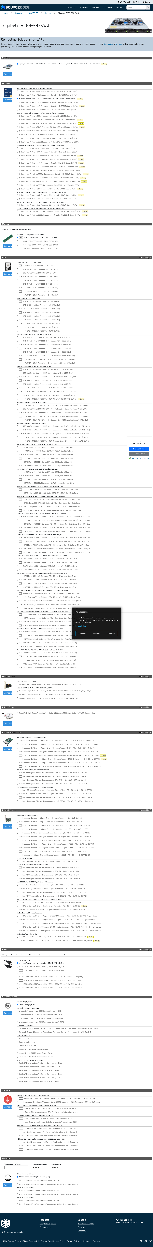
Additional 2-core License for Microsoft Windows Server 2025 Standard (50, 1128)
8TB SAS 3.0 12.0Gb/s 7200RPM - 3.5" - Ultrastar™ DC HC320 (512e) (48, 369)
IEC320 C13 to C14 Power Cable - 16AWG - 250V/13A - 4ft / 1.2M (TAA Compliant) (53, 984)
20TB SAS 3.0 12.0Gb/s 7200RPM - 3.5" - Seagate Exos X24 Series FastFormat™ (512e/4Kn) (56, 437)
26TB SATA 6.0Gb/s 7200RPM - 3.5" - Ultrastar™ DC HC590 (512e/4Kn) (49, 363)
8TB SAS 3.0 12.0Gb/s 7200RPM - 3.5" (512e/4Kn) (41, 301)
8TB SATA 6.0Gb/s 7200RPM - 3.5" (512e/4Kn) (40, 265)
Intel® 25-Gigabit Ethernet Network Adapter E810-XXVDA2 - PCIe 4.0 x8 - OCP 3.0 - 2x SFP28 (57, 790)
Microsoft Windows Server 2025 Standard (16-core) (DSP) (40, 1011)
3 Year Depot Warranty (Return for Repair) (34, 1177)
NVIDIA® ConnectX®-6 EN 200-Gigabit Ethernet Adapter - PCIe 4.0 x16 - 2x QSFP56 (53, 902)
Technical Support (86, 1223)
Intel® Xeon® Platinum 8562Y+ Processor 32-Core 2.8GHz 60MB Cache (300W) (51, 170)
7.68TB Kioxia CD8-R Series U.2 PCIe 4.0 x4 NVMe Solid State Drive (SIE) (50, 643)
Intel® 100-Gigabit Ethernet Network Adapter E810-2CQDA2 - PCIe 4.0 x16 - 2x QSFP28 (55, 896)
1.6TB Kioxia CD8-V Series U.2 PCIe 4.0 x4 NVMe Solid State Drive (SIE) (49, 656)
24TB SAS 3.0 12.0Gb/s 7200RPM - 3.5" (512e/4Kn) (41, 331)
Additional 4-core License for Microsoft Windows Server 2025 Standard (50, 1132)
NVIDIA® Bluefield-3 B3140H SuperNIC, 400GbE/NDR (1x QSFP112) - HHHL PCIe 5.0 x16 (54, 937)
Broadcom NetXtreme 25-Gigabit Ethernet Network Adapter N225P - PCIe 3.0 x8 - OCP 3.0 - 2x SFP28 (60, 752)
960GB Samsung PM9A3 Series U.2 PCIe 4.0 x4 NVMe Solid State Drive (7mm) (52, 593)
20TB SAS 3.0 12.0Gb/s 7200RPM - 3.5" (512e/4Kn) (41, 323)
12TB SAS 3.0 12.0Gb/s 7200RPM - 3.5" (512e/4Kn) (41, 309)
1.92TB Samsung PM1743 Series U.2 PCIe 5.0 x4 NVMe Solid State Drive (49, 614)
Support (119, 7)
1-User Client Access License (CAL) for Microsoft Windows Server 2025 (50, 1118)
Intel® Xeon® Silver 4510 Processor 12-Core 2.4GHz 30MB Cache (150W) (48, 120)
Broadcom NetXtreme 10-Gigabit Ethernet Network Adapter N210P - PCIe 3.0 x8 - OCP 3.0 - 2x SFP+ (59, 748)
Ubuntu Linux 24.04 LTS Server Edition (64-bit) (36, 1057)
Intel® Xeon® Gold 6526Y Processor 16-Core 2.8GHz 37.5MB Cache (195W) (49, 152)
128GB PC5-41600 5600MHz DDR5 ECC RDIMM (40, 249)
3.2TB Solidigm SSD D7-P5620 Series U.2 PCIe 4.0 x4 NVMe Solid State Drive (51, 503)
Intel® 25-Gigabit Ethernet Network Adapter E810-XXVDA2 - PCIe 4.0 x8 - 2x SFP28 (53, 885)
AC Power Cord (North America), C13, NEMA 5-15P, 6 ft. (44, 967)
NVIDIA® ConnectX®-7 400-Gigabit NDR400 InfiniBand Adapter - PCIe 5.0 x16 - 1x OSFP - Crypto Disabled (62, 927)
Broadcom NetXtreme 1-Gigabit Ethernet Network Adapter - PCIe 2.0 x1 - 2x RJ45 (52, 818)
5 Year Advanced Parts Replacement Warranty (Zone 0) (39, 1200)
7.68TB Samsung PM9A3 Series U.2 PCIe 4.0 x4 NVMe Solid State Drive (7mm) (52, 604)
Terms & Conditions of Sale (52, 1241)
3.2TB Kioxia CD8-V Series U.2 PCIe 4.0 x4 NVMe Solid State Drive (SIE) (49, 660)
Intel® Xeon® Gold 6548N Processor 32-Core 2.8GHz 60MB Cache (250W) (49, 199)
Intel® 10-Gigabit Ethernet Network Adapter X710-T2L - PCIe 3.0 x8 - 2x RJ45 (51, 867)
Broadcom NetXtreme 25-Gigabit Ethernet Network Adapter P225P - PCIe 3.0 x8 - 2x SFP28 (56, 833)
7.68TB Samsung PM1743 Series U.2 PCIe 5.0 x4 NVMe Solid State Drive (49, 622)
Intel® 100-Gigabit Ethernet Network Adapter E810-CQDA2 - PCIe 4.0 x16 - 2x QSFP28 (54, 892)
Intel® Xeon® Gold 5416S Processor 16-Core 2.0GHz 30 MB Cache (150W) (48, 110)
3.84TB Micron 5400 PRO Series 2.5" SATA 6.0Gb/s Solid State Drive (48, 462)
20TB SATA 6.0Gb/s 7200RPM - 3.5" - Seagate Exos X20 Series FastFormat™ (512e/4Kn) (55, 405)
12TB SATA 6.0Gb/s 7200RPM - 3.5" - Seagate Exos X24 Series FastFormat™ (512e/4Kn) (55, 409)
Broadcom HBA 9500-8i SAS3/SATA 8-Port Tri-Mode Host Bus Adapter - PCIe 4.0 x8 (50, 684)
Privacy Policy (73, 1241)
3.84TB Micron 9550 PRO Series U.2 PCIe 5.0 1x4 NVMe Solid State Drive (50, 559)
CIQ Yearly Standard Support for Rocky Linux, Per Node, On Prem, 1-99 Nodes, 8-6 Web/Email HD (55, 1032)
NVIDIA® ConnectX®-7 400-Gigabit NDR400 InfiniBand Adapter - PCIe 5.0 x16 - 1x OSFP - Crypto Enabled (62, 931)
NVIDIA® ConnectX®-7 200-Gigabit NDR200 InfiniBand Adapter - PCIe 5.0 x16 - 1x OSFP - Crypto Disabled (62, 923)
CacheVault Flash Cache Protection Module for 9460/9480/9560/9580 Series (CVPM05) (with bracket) (57, 713)
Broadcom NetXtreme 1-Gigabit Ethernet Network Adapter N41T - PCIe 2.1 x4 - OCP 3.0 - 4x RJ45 (58, 740)
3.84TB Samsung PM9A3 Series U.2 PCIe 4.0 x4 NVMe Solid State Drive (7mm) (52, 601)
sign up (119, 44)
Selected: (5, 229)
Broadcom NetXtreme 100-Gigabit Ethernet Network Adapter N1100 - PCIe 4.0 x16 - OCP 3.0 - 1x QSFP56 (61, 759)
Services (95, 7)
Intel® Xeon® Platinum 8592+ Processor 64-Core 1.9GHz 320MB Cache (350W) (50, 185)
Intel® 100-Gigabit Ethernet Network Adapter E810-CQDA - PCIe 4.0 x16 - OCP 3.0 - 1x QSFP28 (57, 797)
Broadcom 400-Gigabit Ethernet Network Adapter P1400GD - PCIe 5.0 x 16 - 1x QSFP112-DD (56, 855)
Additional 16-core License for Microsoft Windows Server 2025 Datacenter (51, 1149)
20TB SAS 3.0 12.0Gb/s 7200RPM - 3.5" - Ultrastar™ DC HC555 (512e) (48, 388)
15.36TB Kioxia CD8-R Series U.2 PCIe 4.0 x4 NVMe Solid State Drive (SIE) (50, 646)
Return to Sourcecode (13, 1232)
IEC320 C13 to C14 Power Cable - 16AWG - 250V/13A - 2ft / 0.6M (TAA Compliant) (53, 977)
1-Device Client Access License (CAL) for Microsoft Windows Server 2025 (51, 1108)
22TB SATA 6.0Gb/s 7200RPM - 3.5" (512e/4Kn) (40, 291)
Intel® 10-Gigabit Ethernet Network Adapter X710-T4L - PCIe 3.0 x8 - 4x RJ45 (51, 871)
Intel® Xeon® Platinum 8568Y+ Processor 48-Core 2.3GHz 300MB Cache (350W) (51, 174)
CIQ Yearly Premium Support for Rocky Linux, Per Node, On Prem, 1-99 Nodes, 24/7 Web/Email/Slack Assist (58, 1028)
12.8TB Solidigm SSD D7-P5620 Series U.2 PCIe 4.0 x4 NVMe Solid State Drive (52, 510)
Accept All (82, 633)
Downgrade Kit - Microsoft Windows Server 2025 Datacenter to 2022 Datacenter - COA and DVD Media (62, 1102)
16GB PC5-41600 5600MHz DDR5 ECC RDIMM (40, 237)
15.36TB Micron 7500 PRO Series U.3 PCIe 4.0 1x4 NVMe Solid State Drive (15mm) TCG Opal (57, 531)
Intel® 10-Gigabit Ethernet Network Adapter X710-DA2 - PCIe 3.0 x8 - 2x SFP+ (51, 875)
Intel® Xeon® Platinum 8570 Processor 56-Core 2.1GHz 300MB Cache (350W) (50, 178)
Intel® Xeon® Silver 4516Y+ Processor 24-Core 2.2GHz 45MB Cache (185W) (49, 127)
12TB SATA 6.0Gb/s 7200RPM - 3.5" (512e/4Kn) (40, 273)
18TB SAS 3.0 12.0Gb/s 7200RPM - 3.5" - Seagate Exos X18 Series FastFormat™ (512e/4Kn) (56, 433)
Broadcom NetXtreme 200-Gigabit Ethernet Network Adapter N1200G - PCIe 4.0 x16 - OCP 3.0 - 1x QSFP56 (62, 766)
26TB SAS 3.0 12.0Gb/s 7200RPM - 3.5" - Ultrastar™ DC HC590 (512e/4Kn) (50, 399)
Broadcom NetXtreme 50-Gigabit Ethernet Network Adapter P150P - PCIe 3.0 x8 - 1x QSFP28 (57, 840)
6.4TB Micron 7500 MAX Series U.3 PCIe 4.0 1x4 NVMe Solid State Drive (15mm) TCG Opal (56, 549)
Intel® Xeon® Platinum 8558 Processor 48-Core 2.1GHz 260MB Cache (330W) (50, 142)
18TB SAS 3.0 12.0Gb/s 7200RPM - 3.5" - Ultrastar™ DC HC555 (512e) (48, 384)
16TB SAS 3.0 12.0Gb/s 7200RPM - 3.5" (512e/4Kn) (41, 316)
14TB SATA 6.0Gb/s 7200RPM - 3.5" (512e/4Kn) (40, 277)
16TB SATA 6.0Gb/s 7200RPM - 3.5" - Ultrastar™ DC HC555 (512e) (47, 348)
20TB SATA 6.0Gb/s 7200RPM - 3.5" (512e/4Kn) (40, 288)
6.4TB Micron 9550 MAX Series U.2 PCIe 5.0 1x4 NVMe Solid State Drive (49, 580)
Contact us (108, 44)
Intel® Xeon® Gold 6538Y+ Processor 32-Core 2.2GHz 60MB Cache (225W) (49, 138)
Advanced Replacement (40, 1164)
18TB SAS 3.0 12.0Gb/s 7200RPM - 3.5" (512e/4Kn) (41, 320)
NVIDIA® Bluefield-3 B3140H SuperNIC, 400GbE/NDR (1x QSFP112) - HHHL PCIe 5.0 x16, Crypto (57, 940)
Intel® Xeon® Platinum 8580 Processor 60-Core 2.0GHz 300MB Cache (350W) (50, 181)
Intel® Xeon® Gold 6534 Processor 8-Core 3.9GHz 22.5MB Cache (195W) (48, 156)
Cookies (86, 1241)
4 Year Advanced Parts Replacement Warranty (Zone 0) (39, 1190)
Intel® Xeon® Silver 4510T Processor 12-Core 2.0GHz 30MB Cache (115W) (48, 189)
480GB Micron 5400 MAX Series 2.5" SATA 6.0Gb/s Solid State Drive (48, 472)
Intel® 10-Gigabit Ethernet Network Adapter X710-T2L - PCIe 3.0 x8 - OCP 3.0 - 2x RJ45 (55, 773)
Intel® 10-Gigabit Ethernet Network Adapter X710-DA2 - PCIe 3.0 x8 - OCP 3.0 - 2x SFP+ (55, 780)
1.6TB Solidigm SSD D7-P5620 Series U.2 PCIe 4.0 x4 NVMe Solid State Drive (51, 499)
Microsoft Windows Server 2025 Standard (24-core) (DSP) (40, 1015)
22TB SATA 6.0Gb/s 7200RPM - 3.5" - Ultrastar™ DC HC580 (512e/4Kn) (49, 356)
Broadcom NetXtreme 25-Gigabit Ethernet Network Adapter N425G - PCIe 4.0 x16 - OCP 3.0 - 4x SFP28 (61, 755)
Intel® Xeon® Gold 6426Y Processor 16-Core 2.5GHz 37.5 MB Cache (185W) (49, 106)
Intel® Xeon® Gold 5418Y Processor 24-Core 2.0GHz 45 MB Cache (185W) (49, 95)
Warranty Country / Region (12, 1164)
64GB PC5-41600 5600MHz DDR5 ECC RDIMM (40, 245)
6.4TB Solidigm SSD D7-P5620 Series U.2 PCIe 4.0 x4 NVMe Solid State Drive (51, 507)
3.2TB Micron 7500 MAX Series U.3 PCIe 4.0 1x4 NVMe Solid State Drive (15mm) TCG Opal (56, 545)
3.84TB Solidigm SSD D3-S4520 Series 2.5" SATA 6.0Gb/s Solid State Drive (50, 493)
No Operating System (27, 1005)
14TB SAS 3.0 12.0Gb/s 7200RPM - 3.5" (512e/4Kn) (41, 312)
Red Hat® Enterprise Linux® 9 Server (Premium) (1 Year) (39, 1081)
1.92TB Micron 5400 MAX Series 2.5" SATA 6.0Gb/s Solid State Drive (48, 479)
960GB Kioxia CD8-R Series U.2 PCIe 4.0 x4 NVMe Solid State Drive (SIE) (50, 632)
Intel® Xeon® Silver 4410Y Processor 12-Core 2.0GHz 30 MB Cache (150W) (49, 91)
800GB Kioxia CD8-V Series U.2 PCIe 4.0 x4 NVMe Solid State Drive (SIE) (50, 653)
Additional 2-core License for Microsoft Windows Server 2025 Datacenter (51, 1142)
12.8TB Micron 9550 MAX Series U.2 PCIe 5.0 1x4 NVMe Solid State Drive (50, 583)
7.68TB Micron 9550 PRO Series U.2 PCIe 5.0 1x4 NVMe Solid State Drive (50, 562)
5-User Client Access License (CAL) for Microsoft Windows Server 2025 (50, 1122)
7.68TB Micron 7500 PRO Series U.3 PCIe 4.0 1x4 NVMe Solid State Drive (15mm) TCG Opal (56, 528)
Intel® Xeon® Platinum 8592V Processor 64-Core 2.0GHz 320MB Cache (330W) (51, 215)
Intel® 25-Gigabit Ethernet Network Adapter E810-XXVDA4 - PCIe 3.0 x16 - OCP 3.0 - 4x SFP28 (58, 794)
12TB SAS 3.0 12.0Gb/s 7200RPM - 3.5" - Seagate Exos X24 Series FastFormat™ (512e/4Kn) (56, 426)
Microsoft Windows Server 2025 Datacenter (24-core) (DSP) (41, 1022)
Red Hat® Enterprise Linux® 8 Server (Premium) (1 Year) (39, 1070)
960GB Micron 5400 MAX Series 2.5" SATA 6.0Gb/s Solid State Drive (48, 476)
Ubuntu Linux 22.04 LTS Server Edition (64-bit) (36, 1053)
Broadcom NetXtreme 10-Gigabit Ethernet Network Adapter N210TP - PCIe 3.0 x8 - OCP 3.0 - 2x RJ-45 (60, 744)
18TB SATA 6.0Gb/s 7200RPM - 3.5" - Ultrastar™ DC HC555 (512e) (47, 352)
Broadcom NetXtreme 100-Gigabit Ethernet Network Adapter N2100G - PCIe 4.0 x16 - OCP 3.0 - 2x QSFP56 (62, 763)
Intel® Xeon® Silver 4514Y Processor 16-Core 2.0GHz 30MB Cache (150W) (49, 123)
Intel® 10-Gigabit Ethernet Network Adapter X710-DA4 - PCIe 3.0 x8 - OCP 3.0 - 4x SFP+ (55, 784)
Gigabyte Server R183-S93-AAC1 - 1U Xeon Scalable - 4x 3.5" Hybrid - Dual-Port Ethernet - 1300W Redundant (59, 64)
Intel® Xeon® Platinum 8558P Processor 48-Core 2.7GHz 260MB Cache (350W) (51, 211)
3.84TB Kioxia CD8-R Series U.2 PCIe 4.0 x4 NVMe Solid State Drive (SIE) (50, 639)
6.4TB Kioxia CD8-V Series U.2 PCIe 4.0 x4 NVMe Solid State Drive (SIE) (49, 664)
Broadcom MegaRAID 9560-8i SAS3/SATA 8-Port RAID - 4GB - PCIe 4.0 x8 (46, 694)
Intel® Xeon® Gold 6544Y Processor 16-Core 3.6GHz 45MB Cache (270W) (49, 163)
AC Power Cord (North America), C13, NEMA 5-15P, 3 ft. (44, 963)
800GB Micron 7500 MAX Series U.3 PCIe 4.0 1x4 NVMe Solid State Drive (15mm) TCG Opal (56, 538)
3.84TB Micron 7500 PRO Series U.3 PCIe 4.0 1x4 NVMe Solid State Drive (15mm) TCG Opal (56, 524)
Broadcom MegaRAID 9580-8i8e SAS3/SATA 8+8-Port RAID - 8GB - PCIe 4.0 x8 (48, 698)
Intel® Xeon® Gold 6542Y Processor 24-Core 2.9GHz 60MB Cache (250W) (49, 159)
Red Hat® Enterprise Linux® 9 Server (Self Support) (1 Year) (41, 1074)
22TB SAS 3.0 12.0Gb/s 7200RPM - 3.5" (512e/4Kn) (41, 327)
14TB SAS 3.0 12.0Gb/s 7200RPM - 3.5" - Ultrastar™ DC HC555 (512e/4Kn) (50, 377)
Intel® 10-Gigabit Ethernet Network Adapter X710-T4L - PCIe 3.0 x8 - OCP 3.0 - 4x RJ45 (55, 776)
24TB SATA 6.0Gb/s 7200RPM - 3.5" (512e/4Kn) (40, 295)
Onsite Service (56, 1164)
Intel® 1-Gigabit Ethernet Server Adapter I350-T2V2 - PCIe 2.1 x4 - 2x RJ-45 (50, 861)
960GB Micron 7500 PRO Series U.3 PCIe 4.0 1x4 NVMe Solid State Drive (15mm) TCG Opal (56, 517)
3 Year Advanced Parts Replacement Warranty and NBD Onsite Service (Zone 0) (48, 1184)
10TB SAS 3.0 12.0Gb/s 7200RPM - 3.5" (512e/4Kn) (41, 305)
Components (45, 1227)
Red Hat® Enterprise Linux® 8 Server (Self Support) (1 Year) (41, 1063)
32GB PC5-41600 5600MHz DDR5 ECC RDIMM (40, 241)
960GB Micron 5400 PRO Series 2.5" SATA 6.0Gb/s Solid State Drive (48, 455)
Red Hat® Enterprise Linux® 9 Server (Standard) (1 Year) (40, 1078)
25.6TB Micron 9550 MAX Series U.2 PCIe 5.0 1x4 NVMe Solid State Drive (50, 587)
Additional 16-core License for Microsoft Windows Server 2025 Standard (50, 1136)
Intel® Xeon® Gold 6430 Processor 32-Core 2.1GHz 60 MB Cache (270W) (48, 99)
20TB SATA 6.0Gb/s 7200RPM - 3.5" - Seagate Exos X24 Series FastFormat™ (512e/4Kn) (55, 416)
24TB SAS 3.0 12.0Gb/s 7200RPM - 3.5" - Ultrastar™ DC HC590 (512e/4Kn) (50, 395)
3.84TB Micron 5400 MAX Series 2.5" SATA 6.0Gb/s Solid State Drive (48, 483)
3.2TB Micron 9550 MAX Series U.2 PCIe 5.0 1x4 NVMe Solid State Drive (49, 576)
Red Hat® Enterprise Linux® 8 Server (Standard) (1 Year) (40, 1067)
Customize (111, 633)
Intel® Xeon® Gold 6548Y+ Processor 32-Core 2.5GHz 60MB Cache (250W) (49, 167)
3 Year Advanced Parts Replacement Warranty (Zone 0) (39, 1180)
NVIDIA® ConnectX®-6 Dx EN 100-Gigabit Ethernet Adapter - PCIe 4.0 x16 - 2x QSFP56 (55, 910)
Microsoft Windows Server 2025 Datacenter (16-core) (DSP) (41, 1018)
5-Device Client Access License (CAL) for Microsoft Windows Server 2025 (51, 1112)
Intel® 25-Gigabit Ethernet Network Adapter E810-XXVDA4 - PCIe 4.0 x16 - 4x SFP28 (54, 888)
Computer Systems (48, 1223)
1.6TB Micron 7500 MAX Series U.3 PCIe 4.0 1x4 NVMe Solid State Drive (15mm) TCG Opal (56, 541)
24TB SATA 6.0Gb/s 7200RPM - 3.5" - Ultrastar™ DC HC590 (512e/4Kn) (49, 359)
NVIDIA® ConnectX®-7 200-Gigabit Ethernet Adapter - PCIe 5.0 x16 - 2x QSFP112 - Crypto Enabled (59, 920)
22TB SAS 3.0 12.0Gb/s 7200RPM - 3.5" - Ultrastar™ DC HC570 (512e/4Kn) (50, 391)
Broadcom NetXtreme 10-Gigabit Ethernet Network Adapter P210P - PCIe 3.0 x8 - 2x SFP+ (56, 829)
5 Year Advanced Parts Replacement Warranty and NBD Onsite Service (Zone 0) (48, 1204)
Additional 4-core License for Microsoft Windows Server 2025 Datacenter (51, 1146)
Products (71, 7)
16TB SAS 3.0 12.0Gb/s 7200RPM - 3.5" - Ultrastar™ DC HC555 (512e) (48, 380)
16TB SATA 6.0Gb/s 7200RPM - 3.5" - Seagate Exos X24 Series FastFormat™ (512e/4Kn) (55, 413)
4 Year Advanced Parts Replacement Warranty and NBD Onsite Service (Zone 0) (48, 1194)
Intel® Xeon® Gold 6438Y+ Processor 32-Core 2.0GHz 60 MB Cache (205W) (49, 102)
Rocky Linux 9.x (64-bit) (28, 1042)
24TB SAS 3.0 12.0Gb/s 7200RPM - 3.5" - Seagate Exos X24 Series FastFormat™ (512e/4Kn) (56, 441)
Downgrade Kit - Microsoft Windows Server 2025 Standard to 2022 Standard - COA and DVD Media (60, 1098)
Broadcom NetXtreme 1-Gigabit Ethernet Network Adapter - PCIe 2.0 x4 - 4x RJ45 (53, 822)
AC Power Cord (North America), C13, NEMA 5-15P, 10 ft (44, 970)
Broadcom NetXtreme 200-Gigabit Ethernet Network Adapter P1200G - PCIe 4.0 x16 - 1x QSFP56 (58, 848)
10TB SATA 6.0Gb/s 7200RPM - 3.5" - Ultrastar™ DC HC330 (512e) (47, 341)
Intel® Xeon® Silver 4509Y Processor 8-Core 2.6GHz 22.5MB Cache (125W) (49, 116)
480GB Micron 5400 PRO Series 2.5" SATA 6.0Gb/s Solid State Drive (48, 451)
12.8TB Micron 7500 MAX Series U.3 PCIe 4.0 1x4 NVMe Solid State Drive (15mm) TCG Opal (56, 552)
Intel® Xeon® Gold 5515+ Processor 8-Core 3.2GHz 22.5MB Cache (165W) (48, 148)
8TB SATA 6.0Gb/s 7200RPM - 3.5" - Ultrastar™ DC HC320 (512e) (46, 337)
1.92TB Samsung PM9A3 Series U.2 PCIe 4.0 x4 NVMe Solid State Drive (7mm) (51, 597)
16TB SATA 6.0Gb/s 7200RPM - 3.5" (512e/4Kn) (40, 280)
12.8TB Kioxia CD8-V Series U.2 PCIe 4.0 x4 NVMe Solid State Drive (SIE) (50, 668)
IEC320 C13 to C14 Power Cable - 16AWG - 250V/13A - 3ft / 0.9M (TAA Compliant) (53, 980)
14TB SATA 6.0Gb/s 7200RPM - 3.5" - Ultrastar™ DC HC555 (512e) (47, 345)
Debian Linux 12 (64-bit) (27, 1046)
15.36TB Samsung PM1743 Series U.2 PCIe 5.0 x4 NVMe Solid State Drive (49, 625)
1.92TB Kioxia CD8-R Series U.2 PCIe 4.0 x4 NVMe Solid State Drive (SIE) (50, 635)
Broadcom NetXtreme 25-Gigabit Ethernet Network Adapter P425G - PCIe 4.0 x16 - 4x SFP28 (57, 836)
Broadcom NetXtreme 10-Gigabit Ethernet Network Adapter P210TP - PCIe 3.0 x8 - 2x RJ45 (56, 825)
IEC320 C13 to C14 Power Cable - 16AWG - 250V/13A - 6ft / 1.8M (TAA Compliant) (53, 988)
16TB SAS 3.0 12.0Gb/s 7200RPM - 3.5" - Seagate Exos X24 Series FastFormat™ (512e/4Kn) (56, 430)
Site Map (96, 1241)
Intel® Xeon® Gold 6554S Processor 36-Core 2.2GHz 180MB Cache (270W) (49, 205)
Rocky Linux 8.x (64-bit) (28, 1038)
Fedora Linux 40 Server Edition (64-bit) (33, 1049)
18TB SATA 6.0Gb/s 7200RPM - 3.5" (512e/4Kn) (40, 284)
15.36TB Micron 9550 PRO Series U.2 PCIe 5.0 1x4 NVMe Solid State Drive (50, 566)
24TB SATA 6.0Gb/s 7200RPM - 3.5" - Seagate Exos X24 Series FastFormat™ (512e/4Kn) (55, 420)
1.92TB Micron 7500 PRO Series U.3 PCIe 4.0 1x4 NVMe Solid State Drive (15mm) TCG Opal (56, 520)
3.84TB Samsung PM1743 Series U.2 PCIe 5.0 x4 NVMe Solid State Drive (49, 618)
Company (108, 7)
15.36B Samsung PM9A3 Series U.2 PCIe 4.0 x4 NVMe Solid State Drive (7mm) (51, 608)
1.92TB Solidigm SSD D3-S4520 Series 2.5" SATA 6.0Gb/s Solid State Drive (50, 489)
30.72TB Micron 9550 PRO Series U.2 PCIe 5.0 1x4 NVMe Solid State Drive (50, 570)
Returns (81, 1227)
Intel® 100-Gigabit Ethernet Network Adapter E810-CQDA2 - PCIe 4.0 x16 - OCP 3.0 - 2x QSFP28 (58, 801)
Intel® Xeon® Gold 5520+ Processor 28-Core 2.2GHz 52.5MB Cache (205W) (49, 131)
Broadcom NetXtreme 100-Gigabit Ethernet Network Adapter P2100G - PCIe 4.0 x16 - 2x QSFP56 (58, 844)
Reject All (96, 633)
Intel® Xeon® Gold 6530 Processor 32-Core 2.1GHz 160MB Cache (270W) (48, 134)
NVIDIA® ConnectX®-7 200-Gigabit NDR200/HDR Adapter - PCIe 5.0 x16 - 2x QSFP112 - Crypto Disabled (61, 916)
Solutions (84, 7)
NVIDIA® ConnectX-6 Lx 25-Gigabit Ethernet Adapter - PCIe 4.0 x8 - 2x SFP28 (51, 906)
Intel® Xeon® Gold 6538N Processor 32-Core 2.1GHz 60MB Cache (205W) (48, 195)
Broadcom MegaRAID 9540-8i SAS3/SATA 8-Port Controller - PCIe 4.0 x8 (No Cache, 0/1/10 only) (55, 691)
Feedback (82, 1231)
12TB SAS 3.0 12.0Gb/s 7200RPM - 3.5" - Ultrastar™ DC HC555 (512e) (48, 373)
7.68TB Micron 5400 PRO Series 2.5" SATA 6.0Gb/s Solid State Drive (48, 466)
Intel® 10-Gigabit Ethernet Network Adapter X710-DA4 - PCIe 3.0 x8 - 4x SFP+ (51, 879)
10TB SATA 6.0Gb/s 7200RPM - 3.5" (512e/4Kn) (40, 269)
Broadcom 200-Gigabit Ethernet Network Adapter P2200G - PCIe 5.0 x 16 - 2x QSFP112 (54, 851)
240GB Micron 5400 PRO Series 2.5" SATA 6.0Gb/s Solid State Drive (48, 447)
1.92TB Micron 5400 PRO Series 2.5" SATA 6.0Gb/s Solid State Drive (48, 458)
